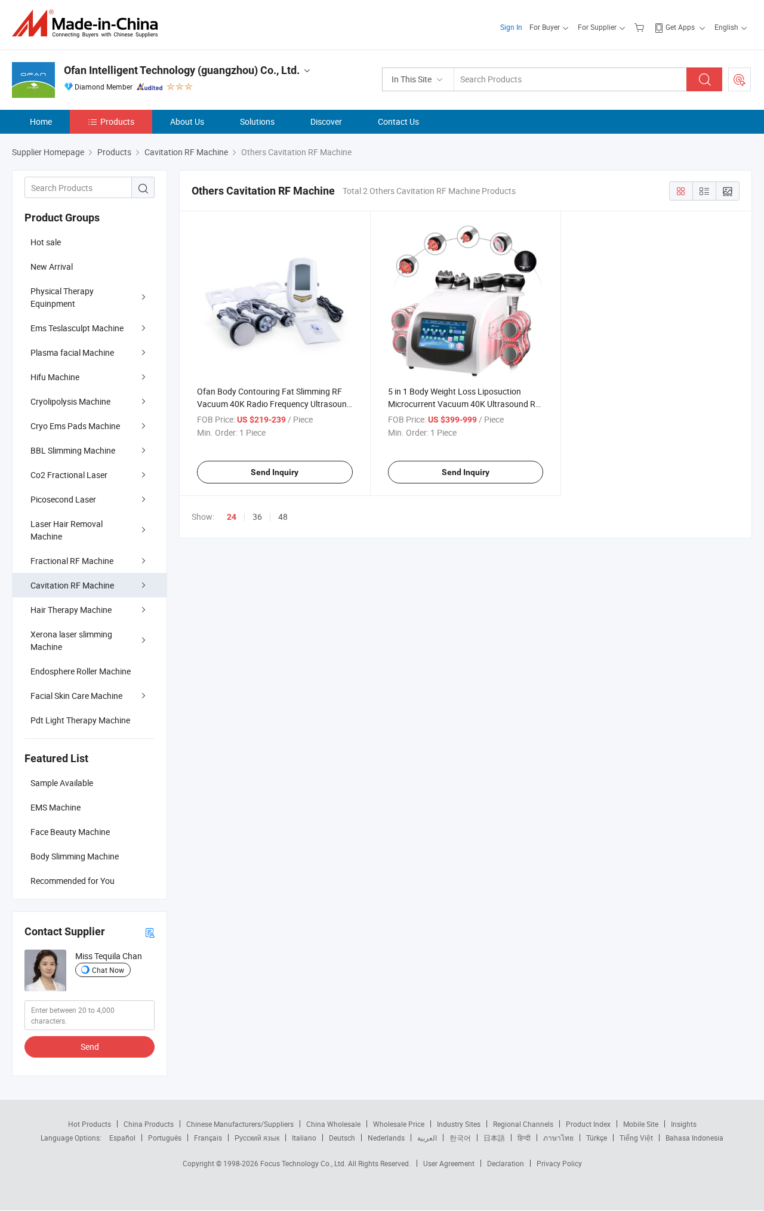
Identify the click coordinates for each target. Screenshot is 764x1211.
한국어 (460, 1137)
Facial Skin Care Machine (76, 695)
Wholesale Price (398, 1124)
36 (257, 516)
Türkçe (596, 1137)
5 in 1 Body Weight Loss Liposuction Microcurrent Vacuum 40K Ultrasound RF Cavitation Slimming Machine (464, 404)
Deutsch (342, 1137)
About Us (187, 121)
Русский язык (257, 1137)
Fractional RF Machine (71, 560)
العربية (427, 1137)
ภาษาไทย (558, 1137)
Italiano (304, 1137)
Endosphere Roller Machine (80, 671)
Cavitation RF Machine (72, 585)
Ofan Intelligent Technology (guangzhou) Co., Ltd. (182, 70)
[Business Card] (150, 932)
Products (117, 121)
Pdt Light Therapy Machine (80, 720)
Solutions (257, 121)
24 (231, 517)
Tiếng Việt (636, 1137)
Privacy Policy (559, 1163)
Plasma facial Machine (72, 352)
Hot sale (45, 242)
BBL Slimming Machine (72, 450)
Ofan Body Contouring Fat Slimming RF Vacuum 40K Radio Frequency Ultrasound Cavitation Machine (274, 404)
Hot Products (89, 1124)
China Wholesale (333, 1124)
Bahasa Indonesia (694, 1137)
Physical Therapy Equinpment (62, 297)
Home (41, 121)
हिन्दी (524, 1137)
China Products (149, 1124)
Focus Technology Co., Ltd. (304, 1163)
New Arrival (51, 266)
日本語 (494, 1137)
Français (208, 1137)
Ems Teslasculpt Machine (77, 328)
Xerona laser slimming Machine (71, 640)
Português (164, 1137)
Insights (684, 1124)
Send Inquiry (274, 472)
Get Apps (680, 27)
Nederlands (386, 1137)
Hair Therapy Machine (71, 609)
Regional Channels (523, 1124)
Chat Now (108, 970)
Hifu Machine (54, 377)
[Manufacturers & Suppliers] (88, 24)
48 (283, 516)
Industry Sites (458, 1124)
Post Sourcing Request (739, 79)
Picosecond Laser (63, 499)
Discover (326, 121)
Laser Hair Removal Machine (66, 530)
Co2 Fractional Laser (68, 474)
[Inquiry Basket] (640, 27)
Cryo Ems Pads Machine (75, 426)
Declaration (505, 1163)
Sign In (511, 27)
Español (122, 1137)
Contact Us (398, 121)
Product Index (588, 1124)
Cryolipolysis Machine (70, 401)
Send (90, 1046)
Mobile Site (640, 1124)
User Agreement (449, 1163)
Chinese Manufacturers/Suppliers (240, 1124)
